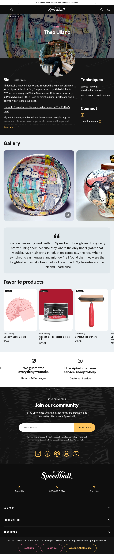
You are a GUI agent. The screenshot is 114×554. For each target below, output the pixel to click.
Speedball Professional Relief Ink (55, 338)
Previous (18, 3)
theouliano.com (89, 121)
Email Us (19, 491)
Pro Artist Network (14, 16)
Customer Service (80, 378)
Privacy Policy (79, 440)
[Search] (11, 9)
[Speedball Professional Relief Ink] (56, 310)
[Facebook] (47, 453)
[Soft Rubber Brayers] (91, 310)
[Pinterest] (57, 453)
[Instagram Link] (82, 115)
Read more (9, 127)
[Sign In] (101, 9)
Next (95, 3)
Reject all (51, 548)
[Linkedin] (66, 453)
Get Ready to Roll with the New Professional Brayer (57, 2)
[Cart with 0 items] (108, 9)
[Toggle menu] (6, 9)
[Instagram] (38, 453)
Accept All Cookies (80, 548)
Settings (29, 548)
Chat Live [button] (94, 491)
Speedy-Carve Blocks (15, 337)
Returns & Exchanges (33, 378)
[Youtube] (76, 453)
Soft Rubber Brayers (86, 337)
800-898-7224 (57, 491)
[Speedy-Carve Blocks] (20, 310)
